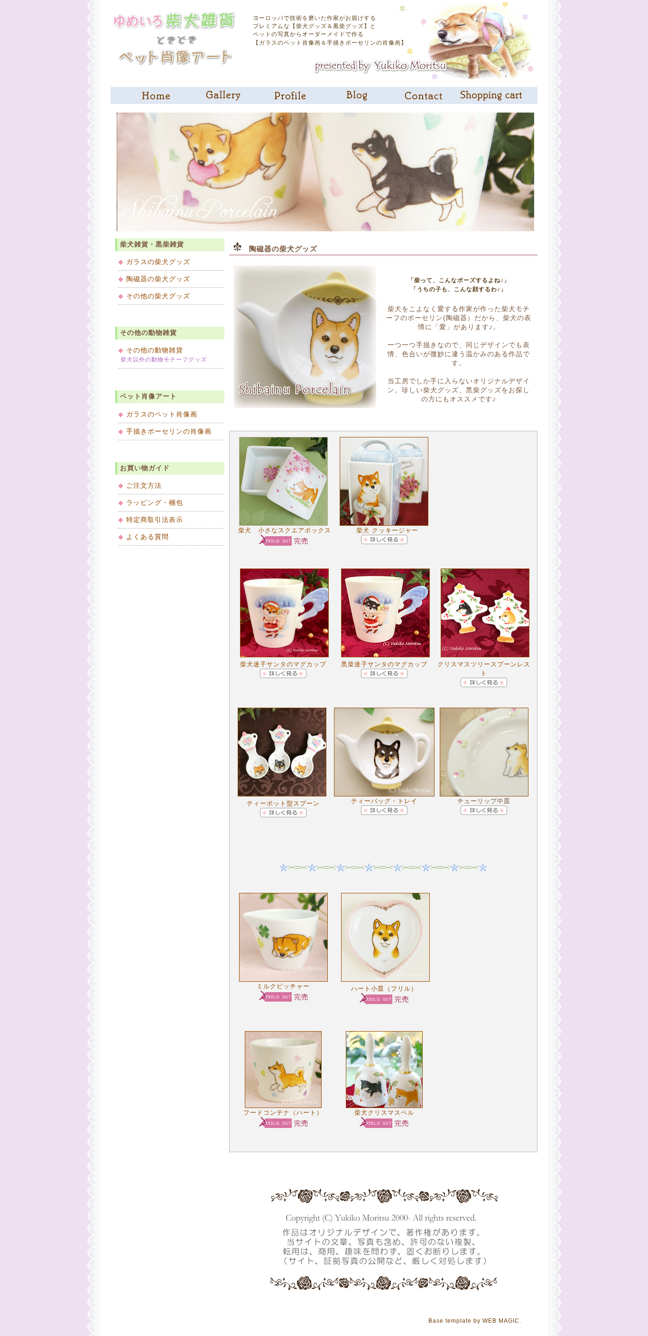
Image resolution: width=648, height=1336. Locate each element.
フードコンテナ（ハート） (283, 1112)
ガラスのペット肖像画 (157, 414)
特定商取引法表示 (154, 519)
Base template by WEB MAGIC (473, 1320)
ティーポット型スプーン (283, 803)
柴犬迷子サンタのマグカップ (283, 664)
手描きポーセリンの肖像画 (165, 431)
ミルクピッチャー (283, 986)
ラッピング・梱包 (154, 502)
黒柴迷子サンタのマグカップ (384, 664)
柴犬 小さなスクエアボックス (283, 530)
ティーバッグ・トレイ (384, 801)
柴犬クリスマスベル (384, 1112)
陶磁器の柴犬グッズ (154, 279)
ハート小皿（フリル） (384, 988)
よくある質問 (147, 536)
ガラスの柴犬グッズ (154, 261)
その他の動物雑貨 (150, 350)
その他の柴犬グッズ (154, 296)
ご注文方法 (144, 485)
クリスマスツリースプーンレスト (483, 669)
